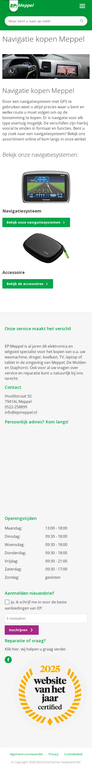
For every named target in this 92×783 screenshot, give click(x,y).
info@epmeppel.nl (21, 412)
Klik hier (12, 649)
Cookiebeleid (73, 754)
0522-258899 (16, 407)
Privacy (54, 754)
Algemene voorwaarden (26, 754)
